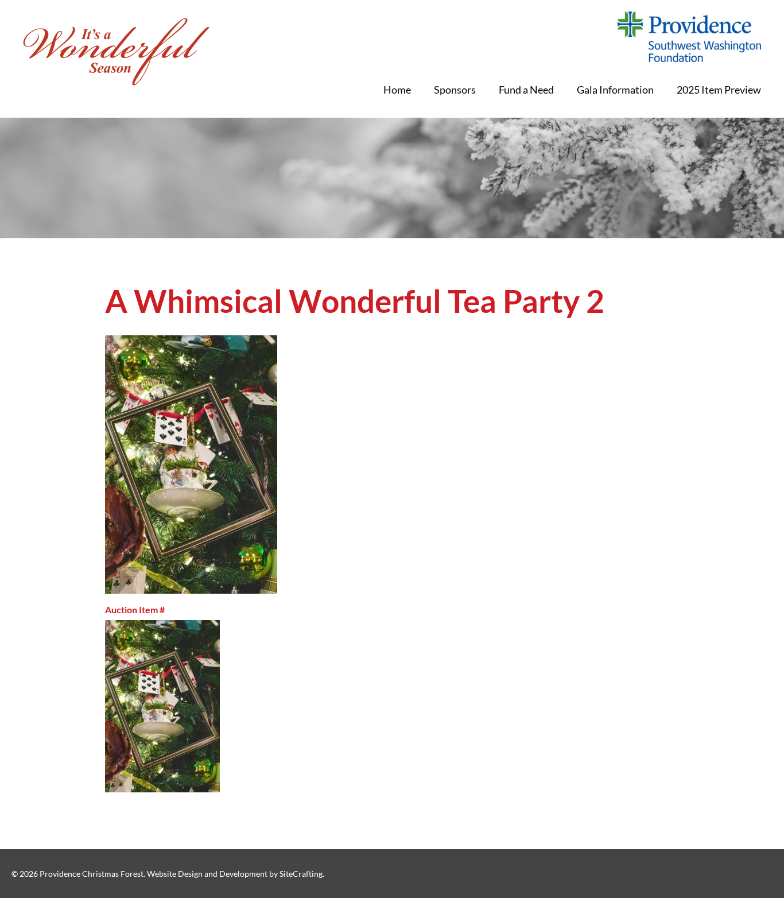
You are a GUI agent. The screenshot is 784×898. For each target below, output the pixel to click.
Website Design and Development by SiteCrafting (235, 873)
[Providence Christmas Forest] (116, 51)
